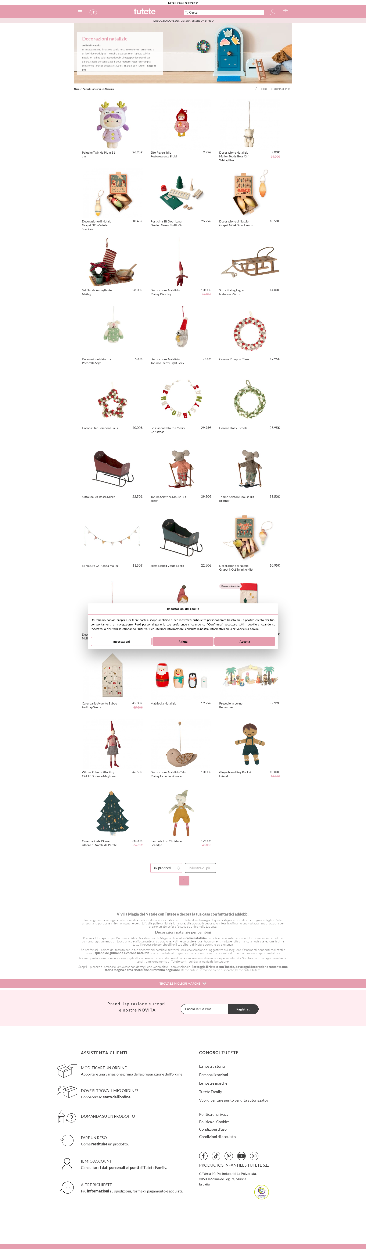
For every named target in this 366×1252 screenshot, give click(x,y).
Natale (77, 89)
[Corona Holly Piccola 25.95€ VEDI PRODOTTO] (250, 399)
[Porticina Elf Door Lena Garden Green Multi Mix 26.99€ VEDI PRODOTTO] (181, 192)
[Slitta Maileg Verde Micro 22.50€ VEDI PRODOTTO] (181, 537)
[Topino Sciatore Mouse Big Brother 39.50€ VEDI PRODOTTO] (250, 468)
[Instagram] (254, 1156)
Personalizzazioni (213, 1074)
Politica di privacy (213, 1114)
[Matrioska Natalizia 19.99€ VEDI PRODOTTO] (181, 674)
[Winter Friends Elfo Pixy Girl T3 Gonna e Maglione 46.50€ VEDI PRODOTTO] (113, 743)
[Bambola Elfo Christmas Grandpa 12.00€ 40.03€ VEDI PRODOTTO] (181, 812)
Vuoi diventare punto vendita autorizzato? (233, 1100)
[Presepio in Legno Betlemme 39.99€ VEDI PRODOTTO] (250, 674)
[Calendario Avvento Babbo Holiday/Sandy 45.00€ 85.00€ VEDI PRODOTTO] (113, 674)
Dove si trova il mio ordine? (183, 2)
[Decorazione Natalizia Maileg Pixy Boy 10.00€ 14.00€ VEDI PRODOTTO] (181, 261)
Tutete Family (210, 1091)
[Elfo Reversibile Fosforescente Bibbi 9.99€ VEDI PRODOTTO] (181, 123)
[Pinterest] (229, 1156)
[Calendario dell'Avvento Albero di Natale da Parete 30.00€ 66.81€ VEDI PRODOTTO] (113, 812)
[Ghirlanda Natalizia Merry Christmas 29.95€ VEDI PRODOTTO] (181, 399)
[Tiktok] (216, 1156)
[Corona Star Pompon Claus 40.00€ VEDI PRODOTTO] (113, 399)
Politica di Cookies (214, 1121)
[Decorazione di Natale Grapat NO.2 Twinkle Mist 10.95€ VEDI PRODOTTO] (250, 537)
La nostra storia (212, 1066)
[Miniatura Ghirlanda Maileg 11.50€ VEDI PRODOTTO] (113, 537)
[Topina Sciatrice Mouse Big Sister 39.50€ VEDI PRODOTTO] (181, 468)
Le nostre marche (213, 1083)
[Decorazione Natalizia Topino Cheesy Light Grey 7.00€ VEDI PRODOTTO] (181, 330)
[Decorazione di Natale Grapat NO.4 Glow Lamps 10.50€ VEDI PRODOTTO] (250, 192)
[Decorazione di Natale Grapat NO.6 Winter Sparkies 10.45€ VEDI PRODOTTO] (113, 192)
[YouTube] (241, 1156)
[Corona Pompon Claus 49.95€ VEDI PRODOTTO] (250, 330)
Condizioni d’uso (213, 1129)
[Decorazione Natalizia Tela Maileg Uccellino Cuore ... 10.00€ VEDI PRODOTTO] (181, 743)
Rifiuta (183, 641)
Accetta (245, 641)
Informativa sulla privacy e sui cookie (234, 628)
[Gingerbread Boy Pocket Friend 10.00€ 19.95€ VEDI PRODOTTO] (250, 743)
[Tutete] (154, 13)
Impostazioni (121, 641)
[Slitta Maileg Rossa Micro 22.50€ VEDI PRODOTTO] (113, 468)
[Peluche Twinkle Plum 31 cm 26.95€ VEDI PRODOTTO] (113, 123)
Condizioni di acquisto (217, 1136)
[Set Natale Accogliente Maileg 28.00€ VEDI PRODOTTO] (113, 261)
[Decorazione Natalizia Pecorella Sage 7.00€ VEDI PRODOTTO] (113, 330)
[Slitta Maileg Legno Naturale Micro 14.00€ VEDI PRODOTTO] (250, 261)
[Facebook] (203, 1156)
